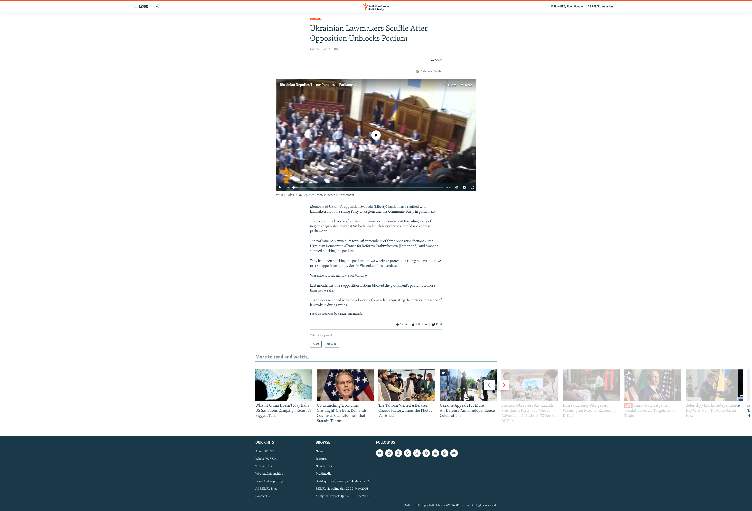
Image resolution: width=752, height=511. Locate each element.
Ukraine (316, 19)
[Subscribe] (454, 453)
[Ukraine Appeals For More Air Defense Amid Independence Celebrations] (468, 385)
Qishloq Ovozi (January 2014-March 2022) (344, 481)
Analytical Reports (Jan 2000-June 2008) (343, 496)
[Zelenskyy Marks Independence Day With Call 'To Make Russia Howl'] (714, 385)
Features (321, 458)
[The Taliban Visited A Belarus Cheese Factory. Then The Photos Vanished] (406, 385)
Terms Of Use (264, 466)
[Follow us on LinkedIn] (435, 453)
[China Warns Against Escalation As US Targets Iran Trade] (652, 385)
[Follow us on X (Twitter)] (417, 453)
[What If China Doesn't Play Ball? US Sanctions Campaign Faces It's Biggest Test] (283, 385)
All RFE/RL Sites (266, 488)
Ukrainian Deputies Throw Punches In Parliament (318, 85)
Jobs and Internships (269, 473)
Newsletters (324, 466)
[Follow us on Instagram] (398, 453)
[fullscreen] (472, 187)
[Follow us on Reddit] (389, 453)
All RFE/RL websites (600, 6)
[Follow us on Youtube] (379, 453)
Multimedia (324, 473)
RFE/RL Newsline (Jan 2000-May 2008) (343, 488)
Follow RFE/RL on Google (567, 6)
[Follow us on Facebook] (426, 453)
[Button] (436, 60)
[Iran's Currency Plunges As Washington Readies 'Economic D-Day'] (591, 385)
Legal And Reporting (269, 481)
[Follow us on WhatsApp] (444, 453)
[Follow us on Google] (407, 453)
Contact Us (262, 496)
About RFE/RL (265, 451)
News (319, 451)
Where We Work (266, 458)
